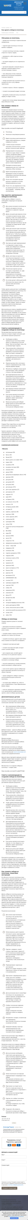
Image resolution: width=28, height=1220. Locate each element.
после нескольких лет (20, 752)
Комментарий (5, 1165)
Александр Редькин (8, 1127)
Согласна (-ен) (14, 1218)
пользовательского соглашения (16, 1216)
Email (3, 1160)
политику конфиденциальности (15, 1184)
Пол (14, 1123)
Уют (17, 32)
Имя (3, 1154)
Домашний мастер (18, 3)
